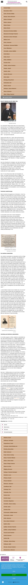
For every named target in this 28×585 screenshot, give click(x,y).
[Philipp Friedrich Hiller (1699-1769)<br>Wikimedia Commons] (9, 112)
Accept (14, 574)
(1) (3, 134)
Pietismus (8, 388)
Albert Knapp (16, 398)
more (14, 578)
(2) (13, 205)
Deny (14, 571)
